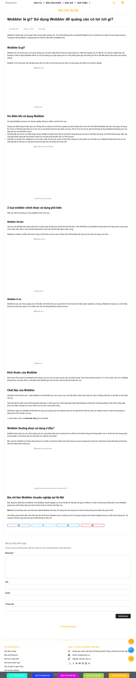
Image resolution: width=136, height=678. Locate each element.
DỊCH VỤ (38, 3)
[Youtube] (80, 663)
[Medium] (86, 663)
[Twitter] (76, 663)
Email (7, 593)
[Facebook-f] (73, 663)
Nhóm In (10, 510)
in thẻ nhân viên (30, 418)
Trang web (9, 604)
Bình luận (9, 553)
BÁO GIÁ (69, 3)
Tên (6, 582)
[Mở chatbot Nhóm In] (131, 641)
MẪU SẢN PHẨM (53, 3)
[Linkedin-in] (89, 663)
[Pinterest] (83, 663)
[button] (114, 3)
